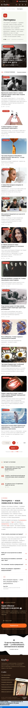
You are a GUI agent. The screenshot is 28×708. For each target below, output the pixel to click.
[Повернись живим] (24, 698)
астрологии (22, 520)
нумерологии (5, 523)
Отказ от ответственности (8, 684)
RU (4, 1)
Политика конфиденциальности (9, 686)
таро (12, 522)
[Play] (17, 1)
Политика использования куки (8, 689)
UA (1, 1)
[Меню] (1, 4)
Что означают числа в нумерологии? (12, 564)
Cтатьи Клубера (11, 8)
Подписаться (14, 625)
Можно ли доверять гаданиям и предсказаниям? (10, 569)
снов (7, 525)
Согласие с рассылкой (6, 682)
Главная (3, 8)
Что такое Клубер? (6, 675)
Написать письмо (5, 677)
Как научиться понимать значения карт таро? (11, 559)
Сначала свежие (21, 72)
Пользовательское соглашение (9, 679)
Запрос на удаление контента (8, 691)
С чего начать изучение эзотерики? (12, 534)
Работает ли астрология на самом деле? (11, 553)
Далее (13, 447)
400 (24, 442)
